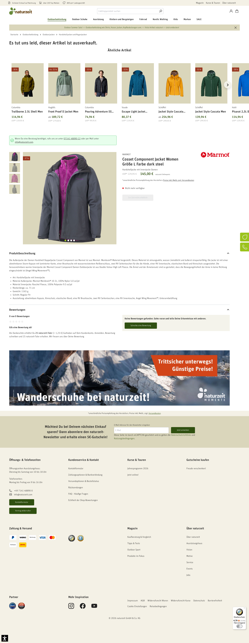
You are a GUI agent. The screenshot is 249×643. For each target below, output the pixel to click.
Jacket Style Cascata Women (171, 112)
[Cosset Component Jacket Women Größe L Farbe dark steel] (69, 198)
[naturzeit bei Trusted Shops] (71, 538)
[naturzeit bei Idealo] (12, 605)
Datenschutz (199, 600)
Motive (189, 556)
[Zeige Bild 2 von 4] (68, 240)
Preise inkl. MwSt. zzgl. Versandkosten (178, 180)
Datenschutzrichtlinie (181, 435)
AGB (143, 600)
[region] (119, 88)
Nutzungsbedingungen (124, 438)
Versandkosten (155, 413)
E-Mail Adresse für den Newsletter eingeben (132, 425)
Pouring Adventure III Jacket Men (98, 112)
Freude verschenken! (196, 468)
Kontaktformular (21, 502)
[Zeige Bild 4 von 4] (74, 240)
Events (189, 569)
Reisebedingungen (158, 606)
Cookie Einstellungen (137, 606)
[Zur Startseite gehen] (20, 11)
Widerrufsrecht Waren (158, 600)
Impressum (132, 600)
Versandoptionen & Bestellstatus (83, 481)
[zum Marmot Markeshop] (215, 154)
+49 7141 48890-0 (23, 491)
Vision (189, 550)
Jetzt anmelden (183, 430)
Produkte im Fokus (135, 556)
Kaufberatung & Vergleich (139, 537)
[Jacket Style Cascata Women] (174, 83)
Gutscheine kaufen (197, 460)
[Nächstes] (227, 84)
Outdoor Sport (133, 550)
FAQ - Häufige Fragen (78, 494)
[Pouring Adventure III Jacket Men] (101, 83)
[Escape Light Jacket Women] (138, 83)
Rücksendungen (75, 487)
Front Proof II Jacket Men (63, 111)
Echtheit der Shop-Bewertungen (83, 500)
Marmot (126, 154)
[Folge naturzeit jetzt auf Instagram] (71, 607)
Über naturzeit (229, 3)
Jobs (188, 575)
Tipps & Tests (133, 543)
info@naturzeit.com (24, 142)
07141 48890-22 (72, 138)
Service (189, 562)
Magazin (200, 3)
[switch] (239, 626)
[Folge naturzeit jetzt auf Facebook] (83, 607)
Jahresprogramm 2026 (137, 468)
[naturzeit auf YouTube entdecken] (94, 607)
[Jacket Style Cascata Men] (211, 83)
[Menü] (244, 608)
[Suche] (160, 11)
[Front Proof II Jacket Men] (64, 83)
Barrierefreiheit (215, 600)
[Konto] (231, 11)
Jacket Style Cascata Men (210, 111)
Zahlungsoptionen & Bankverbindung (85, 475)
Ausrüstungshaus (194, 543)
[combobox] (127, 11)
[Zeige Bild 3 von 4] (71, 240)
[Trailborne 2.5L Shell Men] (27, 83)
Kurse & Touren (213, 3)
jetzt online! (132, 475)
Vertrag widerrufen (23, 511)
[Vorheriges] (11, 84)
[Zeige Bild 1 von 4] (65, 240)
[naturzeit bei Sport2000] (21, 605)
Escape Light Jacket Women (133, 112)
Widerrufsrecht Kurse (180, 600)
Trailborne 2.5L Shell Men (27, 111)
